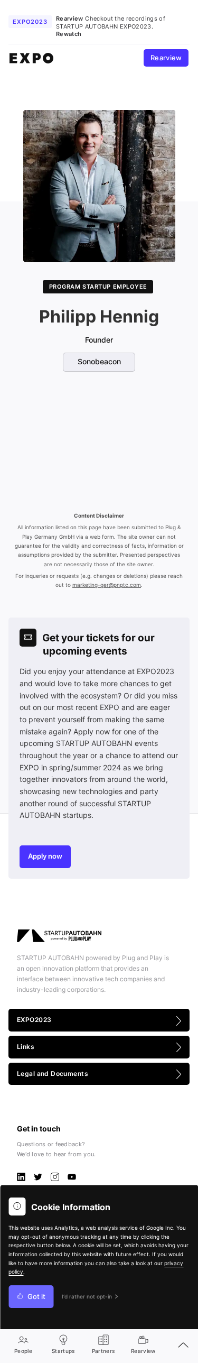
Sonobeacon (99, 361)
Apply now (45, 856)
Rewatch (68, 34)
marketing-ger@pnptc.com (106, 585)
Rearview (166, 58)
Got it (36, 1297)
